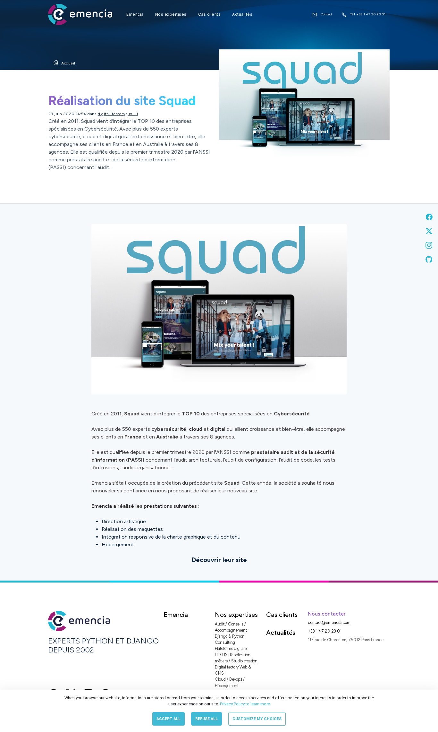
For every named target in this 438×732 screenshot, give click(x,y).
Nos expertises (171, 14)
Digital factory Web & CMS (233, 670)
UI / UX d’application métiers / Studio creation (236, 657)
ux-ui (133, 114)
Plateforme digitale (231, 648)
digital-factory (111, 114)
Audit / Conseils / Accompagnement (231, 627)
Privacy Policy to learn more (244, 704)
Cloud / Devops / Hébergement (230, 682)
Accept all (168, 719)
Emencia (135, 14)
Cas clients (209, 14)
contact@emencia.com (329, 622)
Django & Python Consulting (230, 639)
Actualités (242, 14)
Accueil (68, 63)
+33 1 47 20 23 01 (324, 631)
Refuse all (206, 719)
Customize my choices (257, 719)
